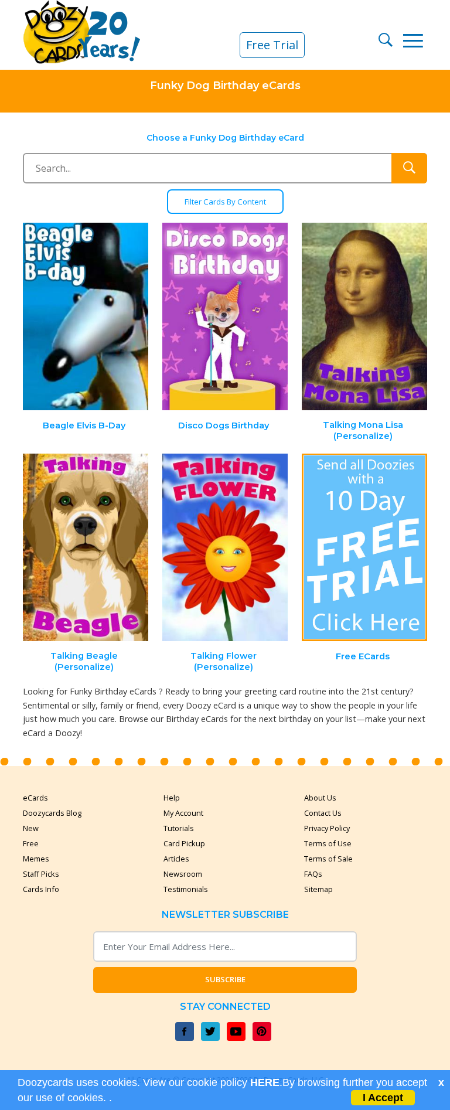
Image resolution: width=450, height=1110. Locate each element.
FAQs (313, 874)
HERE (264, 1082)
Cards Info (41, 889)
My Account (183, 813)
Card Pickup (184, 843)
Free (31, 843)
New (31, 828)
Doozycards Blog (52, 813)
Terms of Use (328, 843)
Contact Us (323, 813)
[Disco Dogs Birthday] (225, 317)
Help (171, 797)
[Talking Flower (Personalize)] (225, 548)
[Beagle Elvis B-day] (86, 317)
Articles (176, 858)
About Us (320, 797)
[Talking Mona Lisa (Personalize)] (364, 317)
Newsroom (182, 874)
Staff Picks (41, 874)
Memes (36, 858)
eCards (35, 797)
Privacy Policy (327, 828)
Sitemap (318, 889)
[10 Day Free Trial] (364, 548)
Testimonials (185, 889)
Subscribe (225, 979)
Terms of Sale (328, 858)
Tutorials (178, 828)
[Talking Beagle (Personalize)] (86, 548)
